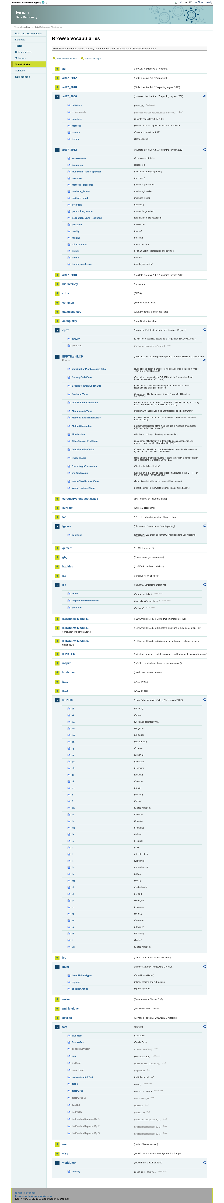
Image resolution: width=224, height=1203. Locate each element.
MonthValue (78, 434)
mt (73, 880)
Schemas (20, 58)
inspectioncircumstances (85, 600)
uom (65, 1144)
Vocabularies (23, 64)
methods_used (80, 198)
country (76, 1171)
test (64, 1026)
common (68, 302)
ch (73, 741)
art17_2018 (69, 274)
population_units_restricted (87, 218)
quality (75, 231)
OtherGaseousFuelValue (85, 441)
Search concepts (93, 59)
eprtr (65, 330)
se (73, 920)
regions (76, 982)
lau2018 (67, 700)
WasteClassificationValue (85, 481)
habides (67, 566)
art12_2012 (69, 78)
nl (73, 887)
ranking (76, 238)
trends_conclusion (82, 264)
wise (65, 1153)
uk (73, 947)
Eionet (29, 27)
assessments (79, 158)
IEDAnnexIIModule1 (75, 618)
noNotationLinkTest (82, 1077)
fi (72, 794)
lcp (64, 957)
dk (73, 768)
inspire (66, 663)
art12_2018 (69, 87)
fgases (66, 526)
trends (75, 139)
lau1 (65, 681)
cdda (65, 293)
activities (77, 105)
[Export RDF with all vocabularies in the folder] (204, 97)
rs (73, 914)
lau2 (65, 690)
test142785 (77, 1091)
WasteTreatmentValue (83, 488)
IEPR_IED (68, 654)
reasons (76, 132)
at (73, 715)
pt (73, 900)
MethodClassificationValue (86, 417)
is (73, 841)
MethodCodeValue (82, 426)
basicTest (77, 1035)
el (73, 781)
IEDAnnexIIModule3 (75, 627)
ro (73, 907)
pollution (77, 204)
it (72, 847)
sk (73, 933)
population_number (82, 211)
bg (73, 735)
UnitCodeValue (80, 473)
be (73, 728)
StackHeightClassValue (84, 466)
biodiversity (70, 284)
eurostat (67, 507)
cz (73, 755)
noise (66, 999)
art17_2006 (69, 96)
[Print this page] (187, 2)
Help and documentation (28, 33)
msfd (65, 966)
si (73, 927)
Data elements (23, 52)
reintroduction (79, 244)
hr (73, 821)
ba (73, 722)
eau (74, 1056)
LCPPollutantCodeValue (85, 402)
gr (73, 814)
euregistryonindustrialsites (80, 498)
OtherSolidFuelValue (83, 449)
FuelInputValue (80, 394)
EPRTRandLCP (72, 356)
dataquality (69, 321)
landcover (69, 672)
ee (73, 775)
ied (64, 584)
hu (73, 828)
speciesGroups (80, 988)
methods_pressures (82, 184)
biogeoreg (77, 165)
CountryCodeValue (82, 377)
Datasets (20, 39)
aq (64, 68)
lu (73, 867)
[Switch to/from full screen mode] (191, 2)
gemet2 (67, 548)
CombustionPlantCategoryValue (89, 369)
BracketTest (78, 1042)
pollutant (77, 607)
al (73, 708)
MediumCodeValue (82, 411)
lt (72, 861)
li (72, 854)
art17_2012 (69, 149)
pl (73, 894)
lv (73, 874)
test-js (75, 1084)
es (73, 788)
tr (73, 940)
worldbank (69, 1162)
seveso (67, 1017)
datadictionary (71, 311)
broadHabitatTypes (82, 975)
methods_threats (81, 191)
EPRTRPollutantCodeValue (86, 385)
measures (77, 178)
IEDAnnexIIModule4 (75, 641)
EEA (29, 2)
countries (77, 119)
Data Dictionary (42, 27)
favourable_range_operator (86, 171)
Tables (18, 45)
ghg (65, 557)
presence (77, 224)
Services (20, 70)
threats (75, 251)
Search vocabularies (67, 59)
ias (64, 575)
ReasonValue (79, 458)
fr (73, 801)
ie (73, 834)
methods (76, 125)
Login (180, 2)
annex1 (76, 593)
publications (70, 1008)
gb (73, 808)
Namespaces (22, 76)
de (73, 761)
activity (76, 339)
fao (64, 517)
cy (73, 748)
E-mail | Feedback (25, 1192)
